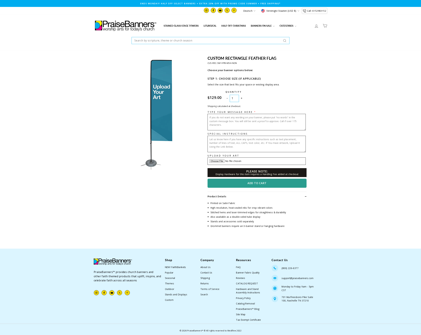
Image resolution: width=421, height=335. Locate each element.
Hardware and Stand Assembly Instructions (248, 290)
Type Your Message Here (230, 112)
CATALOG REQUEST (247, 283)
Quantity (233, 91)
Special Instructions (228, 133)
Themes (169, 283)
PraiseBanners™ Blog (248, 308)
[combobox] (210, 40)
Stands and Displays (176, 294)
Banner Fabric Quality (248, 272)
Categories (287, 25)
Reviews (240, 278)
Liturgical (210, 25)
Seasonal (170, 278)
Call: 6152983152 (316, 10)
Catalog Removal (245, 303)
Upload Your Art (223, 155)
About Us (205, 267)
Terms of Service (209, 289)
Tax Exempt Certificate (248, 319)
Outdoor (169, 289)
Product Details (217, 196)
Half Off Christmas (233, 25)
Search (204, 294)
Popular (169, 272)
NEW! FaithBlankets (175, 267)
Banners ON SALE (261, 25)
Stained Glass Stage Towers (181, 25)
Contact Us (206, 272)
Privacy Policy (243, 298)
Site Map (240, 314)
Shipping (205, 278)
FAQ (238, 267)
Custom (169, 299)
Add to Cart (257, 183)
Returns (204, 283)
